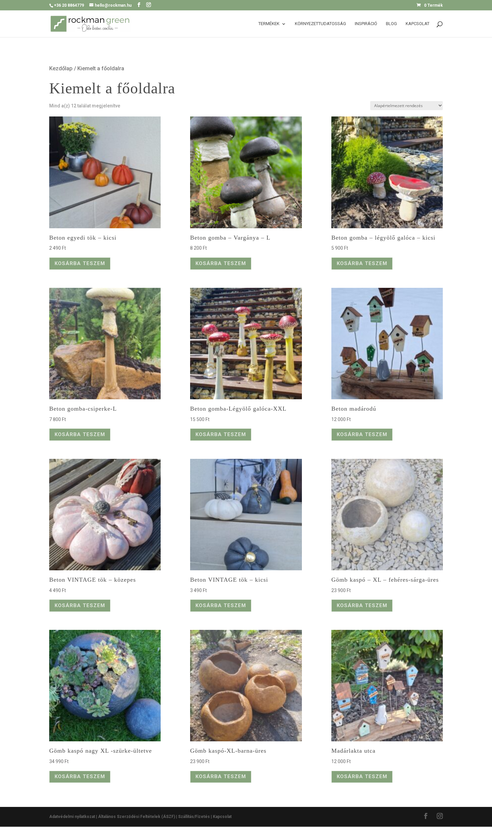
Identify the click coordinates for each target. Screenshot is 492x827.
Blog (391, 23)
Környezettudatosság (320, 23)
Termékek (268, 23)
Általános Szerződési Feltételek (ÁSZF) (136, 816)
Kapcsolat (417, 23)
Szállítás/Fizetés (194, 816)
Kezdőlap (61, 68)
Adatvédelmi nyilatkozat (72, 816)
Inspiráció (366, 23)
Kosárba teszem (80, 263)
